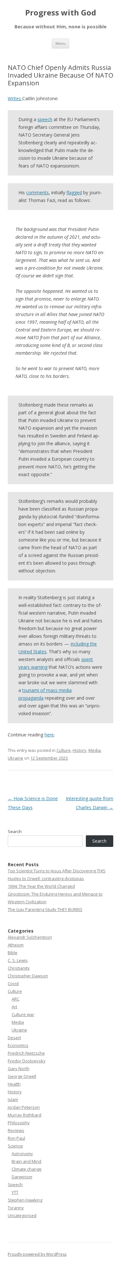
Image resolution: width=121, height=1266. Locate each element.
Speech (15, 1184)
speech (44, 119)
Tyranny (16, 1208)
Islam (13, 1099)
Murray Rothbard (24, 1115)
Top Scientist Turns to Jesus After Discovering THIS (57, 871)
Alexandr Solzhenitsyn (30, 937)
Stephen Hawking (25, 1200)
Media (94, 750)
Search (15, 831)
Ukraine (15, 758)
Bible (12, 952)
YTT (15, 1192)
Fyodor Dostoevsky (26, 1061)
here (49, 735)
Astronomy (22, 1153)
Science (15, 1146)
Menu (60, 43)
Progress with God (60, 13)
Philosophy (19, 1123)
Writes (15, 98)
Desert (14, 1038)
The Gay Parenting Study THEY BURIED (45, 909)
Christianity (19, 968)
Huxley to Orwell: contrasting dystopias (46, 878)
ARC (15, 999)
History (79, 750)
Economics (18, 1045)
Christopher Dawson (28, 976)
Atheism (16, 945)
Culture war (23, 1014)
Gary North (18, 1068)
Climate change (27, 1169)
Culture (63, 750)
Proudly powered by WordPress (37, 1254)
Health (14, 1084)
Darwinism (22, 1177)
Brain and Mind (26, 1161)
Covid (13, 983)
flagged (74, 192)
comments (37, 192)
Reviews (16, 1130)
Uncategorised (22, 1215)
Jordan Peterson (24, 1107)
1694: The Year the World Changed (41, 886)
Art (14, 1007)
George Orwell (22, 1076)
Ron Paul (16, 1138)
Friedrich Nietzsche (26, 1053)
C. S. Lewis (18, 960)
